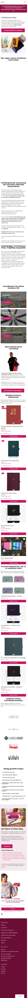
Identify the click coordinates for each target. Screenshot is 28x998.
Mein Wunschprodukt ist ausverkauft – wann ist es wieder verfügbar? (12, 799)
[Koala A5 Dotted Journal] (13, 514)
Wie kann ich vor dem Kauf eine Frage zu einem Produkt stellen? (12, 783)
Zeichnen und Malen (6, 954)
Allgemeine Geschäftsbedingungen (9, 932)
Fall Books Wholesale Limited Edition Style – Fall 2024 (12, 427)
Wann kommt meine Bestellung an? (9, 774)
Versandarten (4, 927)
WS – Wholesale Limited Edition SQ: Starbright (13, 657)
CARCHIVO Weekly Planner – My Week (11, 596)
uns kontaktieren (4, 865)
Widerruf (3, 925)
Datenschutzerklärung (16, 911)
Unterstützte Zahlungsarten (7, 930)
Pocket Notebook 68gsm (7, 558)
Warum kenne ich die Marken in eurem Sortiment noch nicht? (12, 787)
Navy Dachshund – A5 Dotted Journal (10, 625)
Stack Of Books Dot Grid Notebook (10, 460)
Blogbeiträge (4, 960)
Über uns (3, 949)
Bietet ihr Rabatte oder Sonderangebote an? (11, 780)
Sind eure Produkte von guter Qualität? (10, 793)
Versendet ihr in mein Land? (8, 772)
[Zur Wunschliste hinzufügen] (24, 407)
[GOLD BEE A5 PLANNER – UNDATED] (13, 675)
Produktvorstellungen (6, 958)
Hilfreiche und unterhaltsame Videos (9, 951)
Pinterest (3, 973)
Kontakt (3, 942)
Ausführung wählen (13, 436)
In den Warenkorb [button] (13, 501)
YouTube (3, 967)
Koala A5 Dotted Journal (7, 525)
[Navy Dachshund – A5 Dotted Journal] (13, 613)
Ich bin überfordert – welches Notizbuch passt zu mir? (13, 796)
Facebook (3, 969)
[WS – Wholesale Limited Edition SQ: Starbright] (13, 646)
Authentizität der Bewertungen (8, 935)
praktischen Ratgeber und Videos (15, 382)
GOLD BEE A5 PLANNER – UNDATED (11, 687)
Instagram (3, 971)
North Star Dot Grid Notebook (8, 493)
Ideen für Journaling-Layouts (8, 956)
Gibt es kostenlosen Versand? (8, 777)
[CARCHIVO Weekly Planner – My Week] (13, 584)
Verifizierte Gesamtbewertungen (6, 431)
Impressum (3, 940)
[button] (25, 2)
